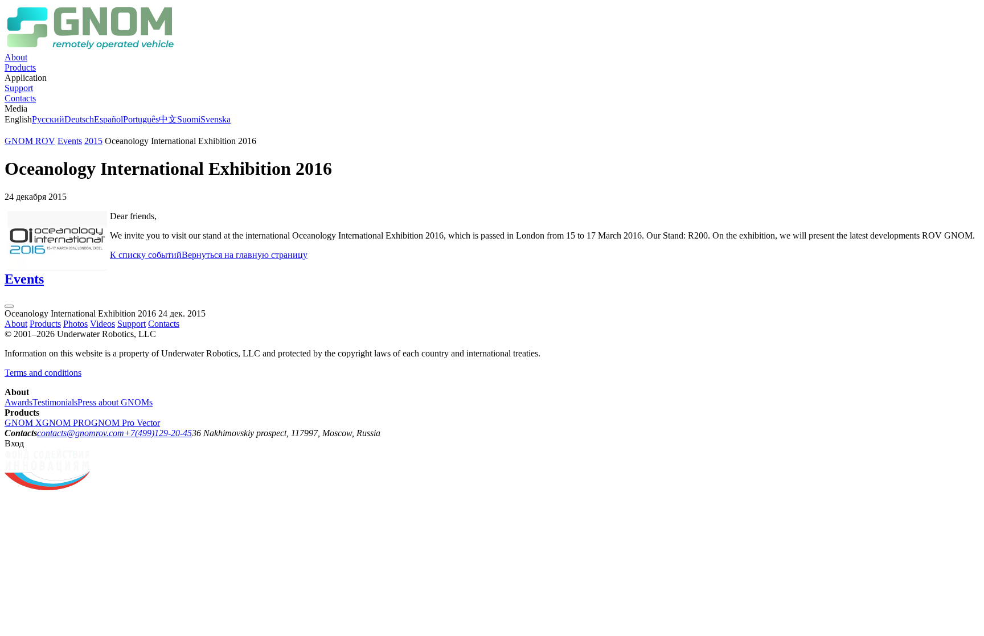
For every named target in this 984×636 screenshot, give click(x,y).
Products (20, 67)
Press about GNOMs (115, 402)
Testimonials (54, 402)
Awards (18, 402)
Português (141, 119)
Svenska (215, 119)
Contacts (20, 98)
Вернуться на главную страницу (245, 255)
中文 (168, 119)
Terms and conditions (43, 373)
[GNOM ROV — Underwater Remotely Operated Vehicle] (90, 47)
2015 (93, 141)
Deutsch (79, 119)
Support (19, 88)
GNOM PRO (66, 423)
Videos (102, 324)
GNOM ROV (30, 141)
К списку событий (146, 255)
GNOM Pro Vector (125, 423)
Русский (48, 119)
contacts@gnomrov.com (80, 433)
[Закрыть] (9, 306)
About (16, 57)
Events (70, 141)
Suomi (188, 119)
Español (108, 119)
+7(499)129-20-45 (158, 433)
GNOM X (23, 423)
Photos (75, 324)
